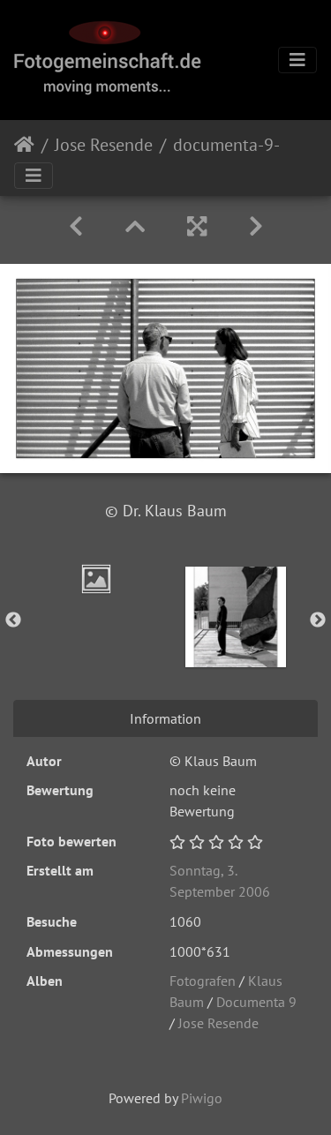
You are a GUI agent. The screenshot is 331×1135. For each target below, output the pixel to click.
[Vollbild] (197, 226)
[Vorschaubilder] (135, 226)
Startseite (24, 145)
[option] (96, 579)
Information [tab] (165, 718)
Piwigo (201, 1098)
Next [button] (318, 620)
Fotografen (202, 980)
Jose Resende (104, 144)
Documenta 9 (256, 1002)
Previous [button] (13, 620)
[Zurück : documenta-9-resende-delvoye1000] (76, 226)
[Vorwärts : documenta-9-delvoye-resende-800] (256, 226)
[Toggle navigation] (297, 60)
